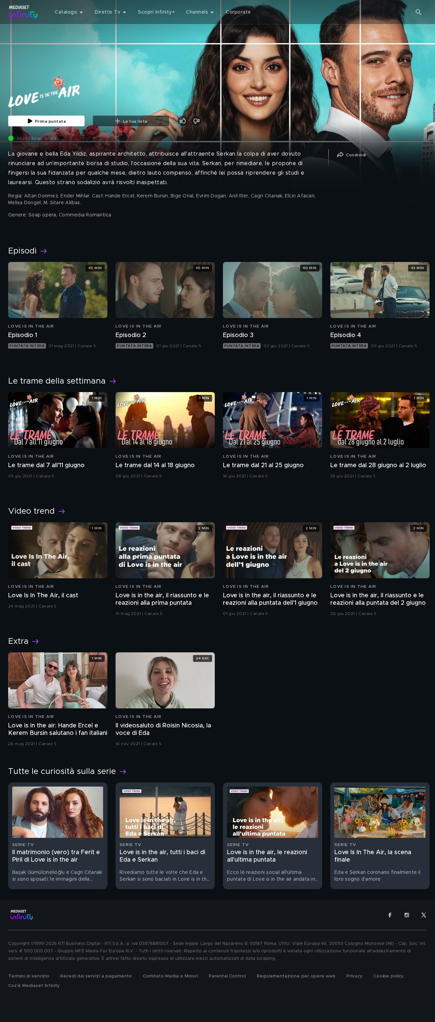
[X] (424, 915)
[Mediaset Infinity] (23, 12)
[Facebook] (390, 915)
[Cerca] (419, 12)
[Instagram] (407, 915)
